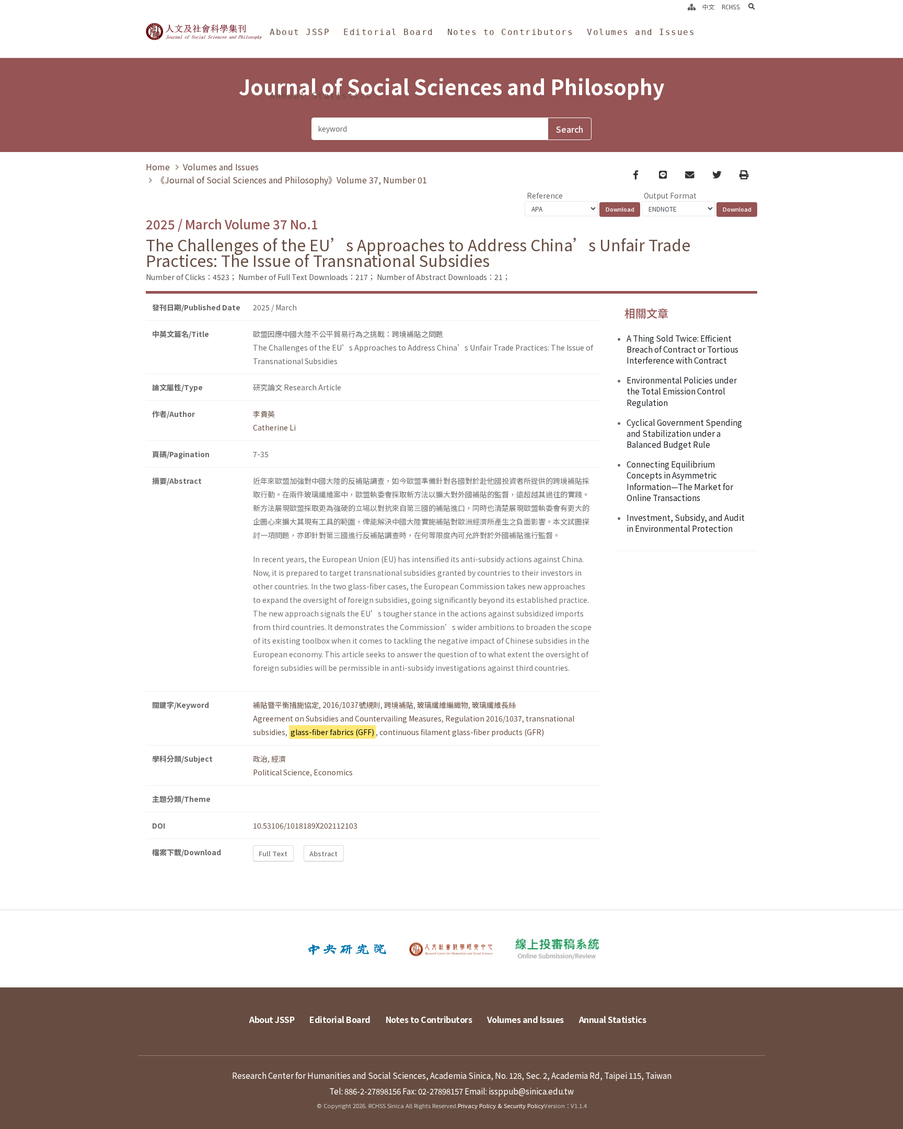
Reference (545, 195)
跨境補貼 (398, 705)
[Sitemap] (692, 7)
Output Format (670, 195)
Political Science (281, 772)
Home (158, 166)
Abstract (323, 853)
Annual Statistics (321, 96)
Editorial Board (388, 32)
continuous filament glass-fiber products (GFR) (461, 732)
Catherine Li (274, 427)
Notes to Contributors (510, 32)
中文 (708, 7)
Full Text (273, 853)
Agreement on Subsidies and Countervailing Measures (347, 718)
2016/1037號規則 (351, 705)
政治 (260, 758)
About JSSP (300, 32)
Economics (333, 772)
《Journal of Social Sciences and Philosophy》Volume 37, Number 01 (291, 179)
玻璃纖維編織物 (442, 705)
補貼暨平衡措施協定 (286, 705)
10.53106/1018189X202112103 (305, 825)
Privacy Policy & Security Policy (501, 1105)
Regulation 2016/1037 (483, 718)
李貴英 (264, 414)
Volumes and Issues (641, 32)
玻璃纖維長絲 (494, 705)
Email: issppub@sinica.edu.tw (519, 1091)
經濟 (278, 758)
